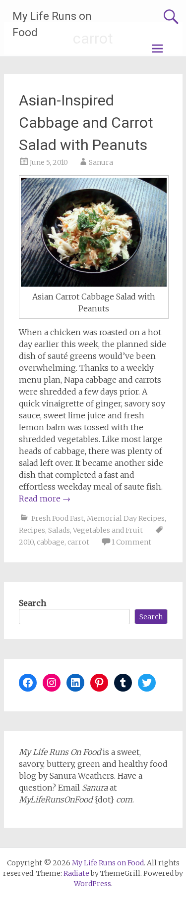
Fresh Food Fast (57, 518)
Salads (59, 530)
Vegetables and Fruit (108, 530)
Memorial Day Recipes (126, 518)
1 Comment (131, 542)
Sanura (101, 162)
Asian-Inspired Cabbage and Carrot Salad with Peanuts (86, 122)
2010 (26, 542)
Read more (44, 498)
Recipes (32, 530)
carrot (78, 542)
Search (32, 603)
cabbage (50, 542)
